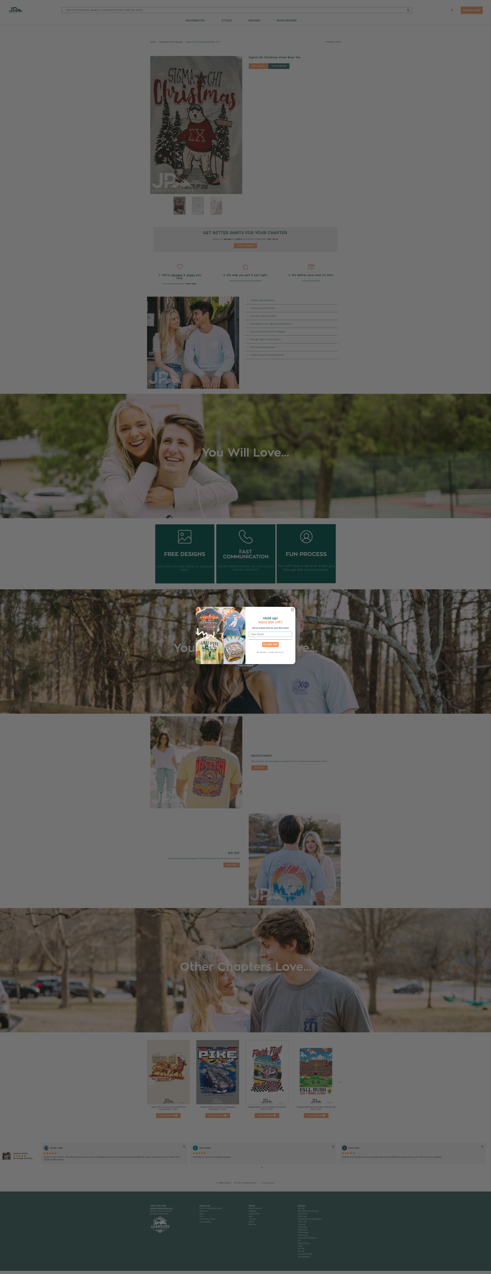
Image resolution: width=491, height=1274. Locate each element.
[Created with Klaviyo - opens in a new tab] (245, 665)
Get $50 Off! (270, 644)
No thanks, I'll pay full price (270, 652)
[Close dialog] (292, 609)
